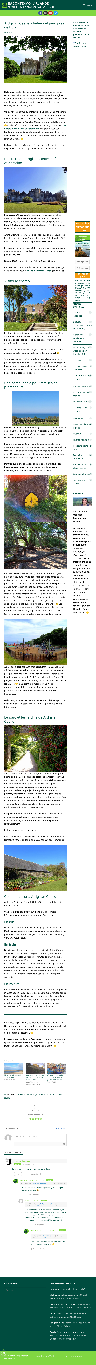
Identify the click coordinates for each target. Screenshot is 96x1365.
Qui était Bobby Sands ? (73, 1289)
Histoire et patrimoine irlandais (78, 338)
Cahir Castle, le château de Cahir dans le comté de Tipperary (35, 1077)
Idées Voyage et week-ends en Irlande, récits (81, 350)
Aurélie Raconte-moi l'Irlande (32, 1180)
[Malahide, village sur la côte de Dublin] (13, 1068)
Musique (77, 434)
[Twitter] (56, 13)
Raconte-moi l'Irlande (28, 3)
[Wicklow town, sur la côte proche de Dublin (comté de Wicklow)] (56, 1068)
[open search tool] (80, 5)
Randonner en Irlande (82, 377)
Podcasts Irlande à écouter (82, 447)
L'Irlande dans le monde (81, 394)
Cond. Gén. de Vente (45, 1356)
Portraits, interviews (78, 457)
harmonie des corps (21, 1161)
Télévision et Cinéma (79, 482)
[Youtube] (50, 13)
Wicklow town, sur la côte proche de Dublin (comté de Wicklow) (55, 1077)
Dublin (9, 32)
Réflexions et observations (79, 466)
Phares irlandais (81, 440)
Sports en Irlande (81, 474)
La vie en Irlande (81, 401)
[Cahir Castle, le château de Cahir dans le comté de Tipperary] (35, 1068)
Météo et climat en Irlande (82, 426)
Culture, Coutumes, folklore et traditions (82, 325)
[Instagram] (45, 13)
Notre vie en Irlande (81, 409)
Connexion (62, 1129)
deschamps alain (47, 1237)
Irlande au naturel (81, 386)
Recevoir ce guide (82, 275)
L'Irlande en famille (81, 368)
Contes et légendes (78, 314)
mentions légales (73, 1356)
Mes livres (78, 418)
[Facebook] (40, 13)
